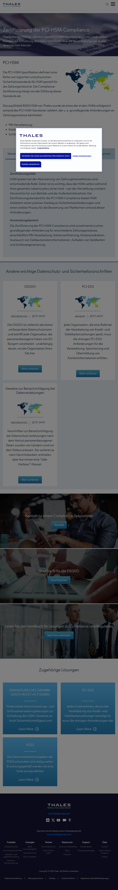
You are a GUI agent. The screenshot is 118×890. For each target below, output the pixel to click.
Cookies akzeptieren (31, 164)
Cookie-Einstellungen (82, 156)
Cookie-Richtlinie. (43, 148)
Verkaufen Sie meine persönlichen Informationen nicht (46, 156)
